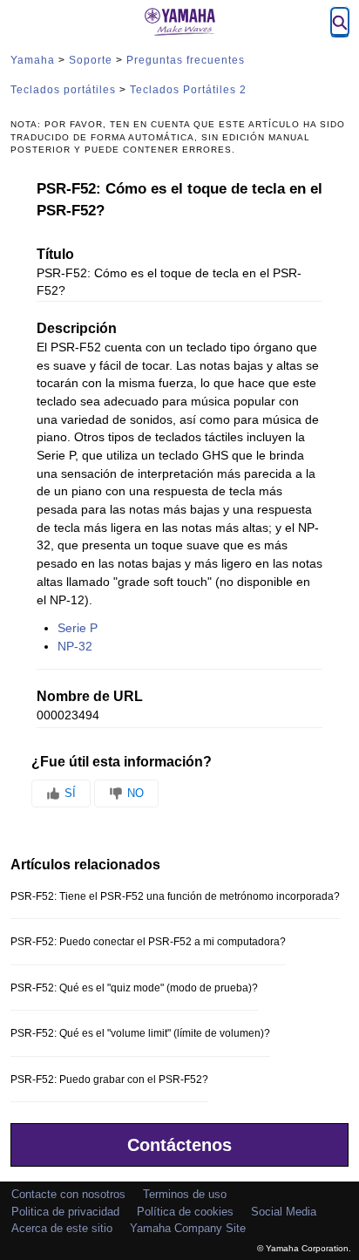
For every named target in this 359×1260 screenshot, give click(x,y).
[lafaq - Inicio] (179, 22)
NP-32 (75, 646)
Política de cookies (185, 1211)
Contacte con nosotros (68, 1194)
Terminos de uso (185, 1194)
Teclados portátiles (63, 90)
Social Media (283, 1211)
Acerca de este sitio (61, 1228)
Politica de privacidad (65, 1211)
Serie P (78, 628)
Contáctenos (179, 1144)
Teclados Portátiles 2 (188, 90)
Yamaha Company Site (188, 1228)
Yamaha (32, 60)
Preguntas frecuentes (185, 60)
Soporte (90, 60)
